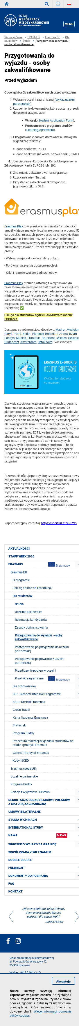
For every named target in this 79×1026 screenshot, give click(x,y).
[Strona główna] (32, 20)
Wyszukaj (46, 4)
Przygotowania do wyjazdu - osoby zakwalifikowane (37, 42)
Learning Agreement (40, 130)
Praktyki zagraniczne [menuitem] (29, 678)
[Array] (44, 916)
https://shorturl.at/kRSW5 (59, 523)
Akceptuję (63, 981)
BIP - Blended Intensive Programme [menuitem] (37, 694)
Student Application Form (55, 120)
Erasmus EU (52, 37)
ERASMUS (33, 37)
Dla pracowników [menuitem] (24, 686)
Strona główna (13, 37)
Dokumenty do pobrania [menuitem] (28, 876)
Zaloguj (58, 4)
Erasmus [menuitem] (15, 564)
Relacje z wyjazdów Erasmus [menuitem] (30, 792)
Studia (27, 41)
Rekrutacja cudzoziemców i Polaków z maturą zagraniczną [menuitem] (39, 802)
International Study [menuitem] (25, 827)
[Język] (69, 4)
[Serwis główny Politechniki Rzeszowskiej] (7, 4)
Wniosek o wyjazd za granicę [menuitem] (32, 844)
